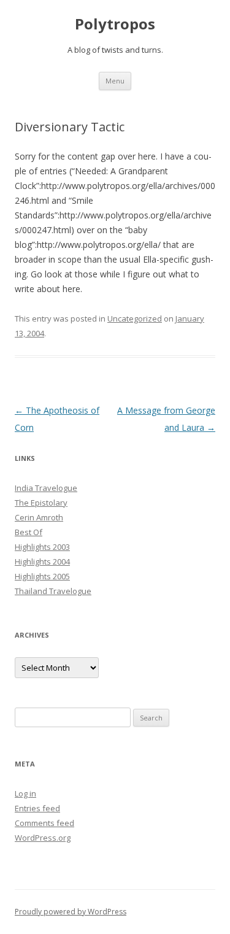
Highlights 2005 (42, 576)
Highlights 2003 (42, 546)
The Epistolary (41, 502)
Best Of (28, 532)
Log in (25, 793)
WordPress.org (43, 837)
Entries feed (37, 808)
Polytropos (115, 24)
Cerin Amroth (39, 517)
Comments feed (44, 822)
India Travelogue (46, 487)
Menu (115, 80)
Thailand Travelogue (53, 590)
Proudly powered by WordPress (70, 911)
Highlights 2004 (42, 561)
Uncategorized (134, 318)
